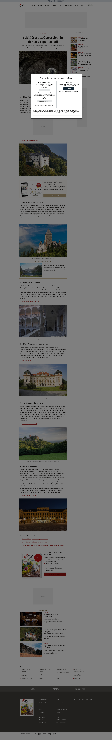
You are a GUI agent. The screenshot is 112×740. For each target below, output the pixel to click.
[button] (68, 88)
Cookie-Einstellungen (72, 117)
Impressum (38, 117)
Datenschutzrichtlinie (54, 117)
